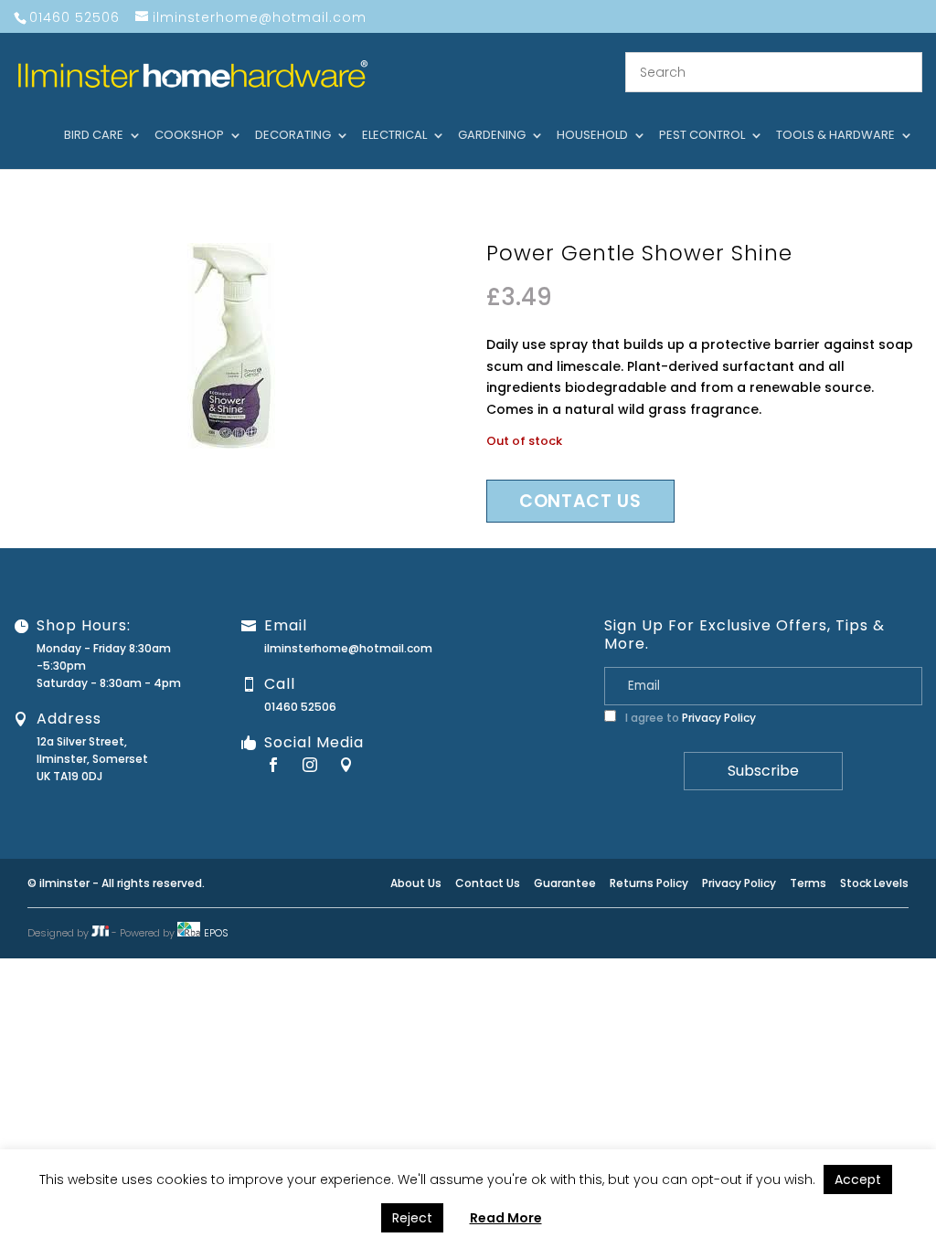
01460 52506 (300, 706)
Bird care (93, 136)
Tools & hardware (835, 136)
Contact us (580, 501)
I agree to (689, 717)
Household (592, 136)
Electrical (394, 136)
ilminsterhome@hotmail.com (348, 648)
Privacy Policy (719, 717)
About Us (415, 883)
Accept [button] (858, 1179)
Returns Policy (649, 883)
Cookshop (189, 136)
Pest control (702, 136)
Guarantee (565, 883)
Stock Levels (874, 883)
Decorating (293, 136)
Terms (808, 883)
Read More (506, 1218)
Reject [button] (412, 1218)
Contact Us (487, 883)
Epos (216, 932)
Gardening (492, 136)
